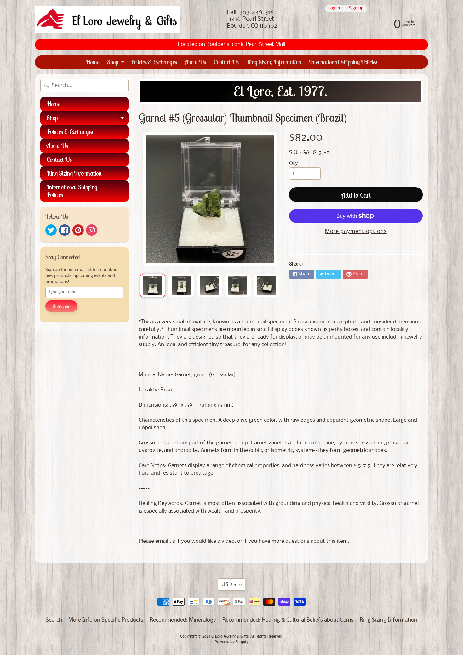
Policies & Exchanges (153, 62)
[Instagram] (91, 230)
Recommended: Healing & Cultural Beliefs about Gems (287, 620)
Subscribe (61, 306)
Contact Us (226, 62)
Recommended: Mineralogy (183, 620)
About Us (195, 62)
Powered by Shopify (232, 642)
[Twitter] (51, 230)
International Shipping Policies (343, 62)
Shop (116, 63)
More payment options (356, 232)
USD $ (228, 585)
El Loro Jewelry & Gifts (230, 637)
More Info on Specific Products (105, 620)
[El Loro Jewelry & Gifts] (107, 19)
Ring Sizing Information (273, 62)
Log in (334, 9)
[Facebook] (64, 230)
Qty (293, 163)
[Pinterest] (78, 230)
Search (54, 620)
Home (93, 62)
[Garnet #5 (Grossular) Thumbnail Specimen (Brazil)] (152, 285)
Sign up (356, 9)
